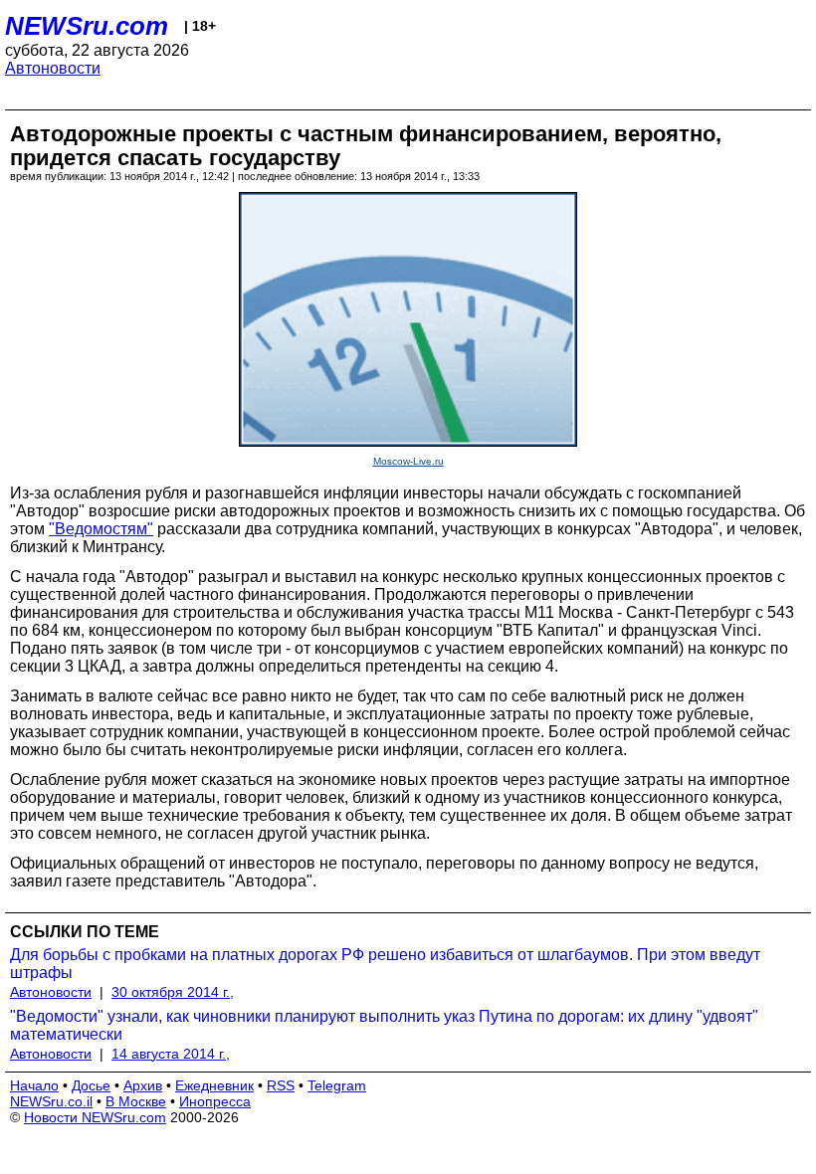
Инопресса (215, 1101)
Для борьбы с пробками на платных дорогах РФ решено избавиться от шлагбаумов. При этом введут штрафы (385, 963)
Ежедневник (214, 1085)
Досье (91, 1085)
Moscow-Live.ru (408, 461)
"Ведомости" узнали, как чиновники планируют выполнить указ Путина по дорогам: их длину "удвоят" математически (384, 1025)
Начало (34, 1085)
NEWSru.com (86, 26)
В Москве (135, 1101)
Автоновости (53, 68)
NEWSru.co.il (51, 1101)
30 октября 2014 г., (172, 992)
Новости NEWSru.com (95, 1117)
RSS (281, 1085)
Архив (142, 1085)
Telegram (336, 1085)
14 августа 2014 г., (170, 1054)
